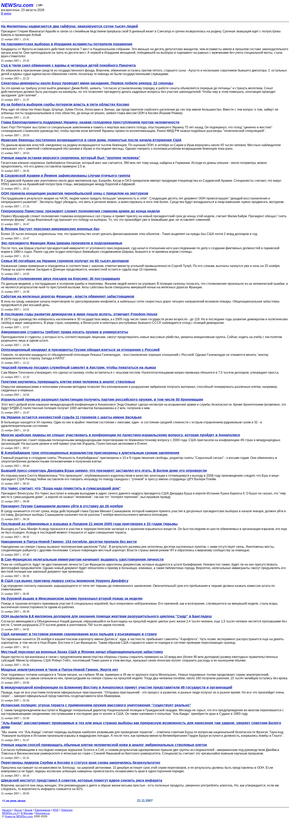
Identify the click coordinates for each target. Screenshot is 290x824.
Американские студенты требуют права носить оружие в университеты (64, 332)
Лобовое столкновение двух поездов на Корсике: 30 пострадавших (60, 279)
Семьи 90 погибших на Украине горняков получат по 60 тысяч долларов (65, 261)
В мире (6, 13)
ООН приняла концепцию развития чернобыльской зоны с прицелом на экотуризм (74, 193)
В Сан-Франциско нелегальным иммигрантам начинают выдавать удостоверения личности (82, 559)
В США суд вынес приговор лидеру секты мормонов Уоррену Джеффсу (64, 581)
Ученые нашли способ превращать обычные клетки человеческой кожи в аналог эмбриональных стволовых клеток (104, 745)
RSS (55, 810)
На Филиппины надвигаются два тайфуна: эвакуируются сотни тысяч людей (69, 26)
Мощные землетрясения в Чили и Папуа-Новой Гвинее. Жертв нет (59, 670)
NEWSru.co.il (10, 813)
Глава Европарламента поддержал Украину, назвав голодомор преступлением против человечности (90, 122)
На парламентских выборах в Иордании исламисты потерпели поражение (66, 44)
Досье (18, 810)
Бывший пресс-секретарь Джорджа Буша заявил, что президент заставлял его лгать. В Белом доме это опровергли (104, 471)
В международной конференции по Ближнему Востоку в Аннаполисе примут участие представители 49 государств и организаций (116, 687)
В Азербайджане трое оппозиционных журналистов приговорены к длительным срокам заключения (90, 453)
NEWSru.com (17, 5)
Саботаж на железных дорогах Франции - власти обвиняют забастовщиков (67, 296)
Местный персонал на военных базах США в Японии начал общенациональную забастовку (82, 652)
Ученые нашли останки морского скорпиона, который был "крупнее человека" (70, 158)
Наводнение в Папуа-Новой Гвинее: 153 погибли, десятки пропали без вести (69, 542)
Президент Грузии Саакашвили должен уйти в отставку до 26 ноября (62, 506)
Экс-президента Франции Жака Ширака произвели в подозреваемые (61, 243)
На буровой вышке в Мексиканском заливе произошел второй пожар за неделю (71, 598)
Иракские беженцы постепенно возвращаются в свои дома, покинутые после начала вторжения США (91, 140)
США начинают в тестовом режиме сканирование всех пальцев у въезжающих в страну (79, 634)
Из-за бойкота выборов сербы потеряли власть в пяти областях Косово (65, 104)
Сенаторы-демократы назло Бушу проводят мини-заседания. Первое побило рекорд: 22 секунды (87, 83)
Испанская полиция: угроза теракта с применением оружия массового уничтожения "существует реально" (96, 705)
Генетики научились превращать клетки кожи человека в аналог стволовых (68, 382)
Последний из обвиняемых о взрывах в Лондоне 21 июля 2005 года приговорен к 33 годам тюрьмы (89, 524)
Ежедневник (42, 810)
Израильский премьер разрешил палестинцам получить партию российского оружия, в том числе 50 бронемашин (102, 399)
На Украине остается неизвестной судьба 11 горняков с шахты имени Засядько (71, 417)
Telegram (67, 810)
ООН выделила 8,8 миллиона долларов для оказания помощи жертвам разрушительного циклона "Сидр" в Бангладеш (106, 616)
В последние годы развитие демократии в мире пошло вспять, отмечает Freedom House (79, 314)
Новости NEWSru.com (19, 816)
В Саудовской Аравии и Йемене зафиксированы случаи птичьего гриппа (65, 176)
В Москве (27, 813)
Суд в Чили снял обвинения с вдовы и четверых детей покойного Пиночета (68, 65)
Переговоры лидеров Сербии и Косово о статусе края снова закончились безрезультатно (80, 763)
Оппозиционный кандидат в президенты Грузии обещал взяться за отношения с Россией (80, 350)
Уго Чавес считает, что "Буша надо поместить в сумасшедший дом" (61, 488)
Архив (28, 810)
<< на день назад (13, 800)
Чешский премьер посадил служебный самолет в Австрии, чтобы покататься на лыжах (78, 367)
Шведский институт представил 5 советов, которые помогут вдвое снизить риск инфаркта (81, 780)
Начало (7, 810)
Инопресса (43, 813)
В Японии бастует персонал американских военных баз (50, 229)
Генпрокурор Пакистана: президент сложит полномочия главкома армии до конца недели (80, 211)
